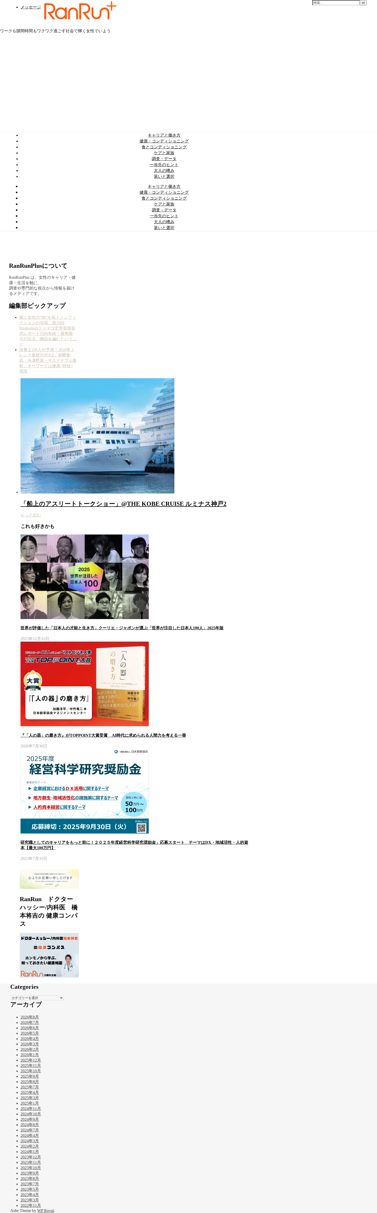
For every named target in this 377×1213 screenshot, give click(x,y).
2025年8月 (30, 1082)
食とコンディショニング (164, 147)
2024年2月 (30, 1146)
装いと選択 (164, 176)
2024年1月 (30, 1151)
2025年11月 (31, 1065)
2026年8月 (30, 1017)
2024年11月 (31, 1108)
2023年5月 (30, 1189)
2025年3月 (30, 1098)
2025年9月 (30, 1076)
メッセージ (31, 7)
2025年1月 (30, 1103)
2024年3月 (30, 1141)
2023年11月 (31, 1162)
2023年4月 (30, 1195)
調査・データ (164, 158)
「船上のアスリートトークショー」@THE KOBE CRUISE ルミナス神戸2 (123, 503)
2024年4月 (30, 1135)
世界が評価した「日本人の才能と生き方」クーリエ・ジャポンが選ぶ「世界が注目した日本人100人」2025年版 (122, 628)
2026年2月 (30, 1049)
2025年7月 (30, 1087)
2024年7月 (30, 1130)
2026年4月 (30, 1038)
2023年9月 (30, 1173)
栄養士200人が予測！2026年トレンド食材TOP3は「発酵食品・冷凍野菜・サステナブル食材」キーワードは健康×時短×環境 (48, 360)
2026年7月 (30, 1022)
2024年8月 (30, 1125)
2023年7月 (30, 1184)
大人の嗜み (164, 170)
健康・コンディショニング (164, 141)
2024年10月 (31, 1114)
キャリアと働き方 (164, 135)
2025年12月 (31, 1060)
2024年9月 (30, 1119)
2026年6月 (30, 1028)
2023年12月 (31, 1157)
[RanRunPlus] (79, 21)
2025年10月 (31, 1071)
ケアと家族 (164, 153)
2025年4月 (30, 1092)
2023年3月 (30, 1200)
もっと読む (31, 515)
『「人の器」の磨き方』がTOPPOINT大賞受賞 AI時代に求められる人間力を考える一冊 (103, 735)
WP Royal (45, 1210)
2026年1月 (30, 1055)
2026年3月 (30, 1044)
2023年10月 (31, 1168)
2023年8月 (30, 1178)
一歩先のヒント (164, 164)
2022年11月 (31, 1205)
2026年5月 (30, 1033)
